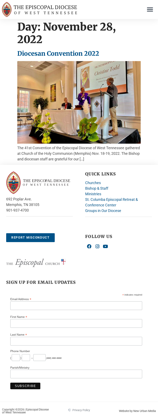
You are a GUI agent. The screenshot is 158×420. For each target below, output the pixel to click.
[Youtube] (105, 247)
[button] (150, 9)
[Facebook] (89, 247)
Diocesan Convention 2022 (58, 53)
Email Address (20, 299)
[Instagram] (97, 247)
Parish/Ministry (19, 367)
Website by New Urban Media (137, 411)
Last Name (18, 334)
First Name (18, 316)
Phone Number (20, 351)
